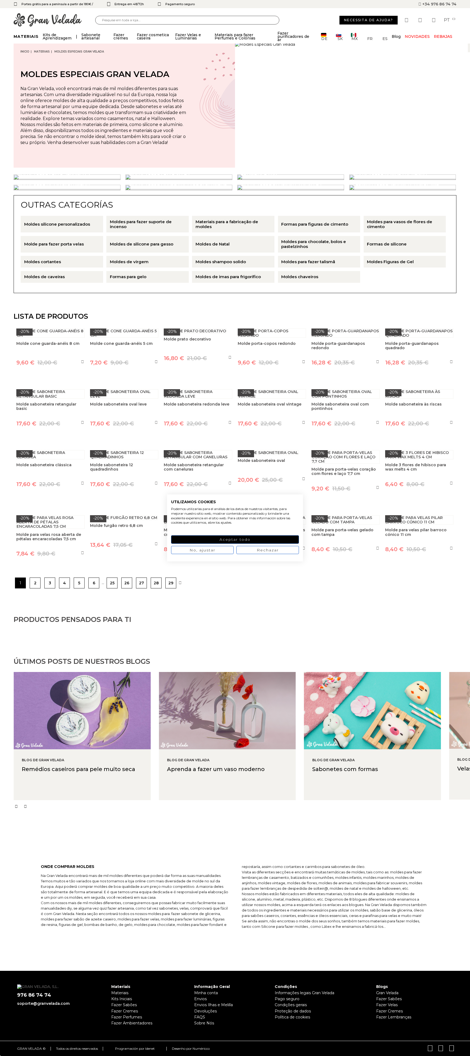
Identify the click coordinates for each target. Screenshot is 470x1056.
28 (156, 583)
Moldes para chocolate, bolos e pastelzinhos (313, 244)
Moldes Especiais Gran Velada (79, 51)
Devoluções (205, 1011)
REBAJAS (443, 36)
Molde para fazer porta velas (54, 244)
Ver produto (124, 570)
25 (112, 583)
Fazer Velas (387, 1004)
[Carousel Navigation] (242, 806)
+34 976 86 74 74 (438, 4)
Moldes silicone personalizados (57, 224)
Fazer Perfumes (126, 1017)
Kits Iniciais (121, 998)
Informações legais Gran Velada (304, 992)
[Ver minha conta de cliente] (421, 20)
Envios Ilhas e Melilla (213, 1004)
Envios (200, 998)
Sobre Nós (204, 1023)
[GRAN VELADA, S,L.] (54, 20)
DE (324, 38)
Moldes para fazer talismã (308, 261)
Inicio (24, 51)
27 (141, 583)
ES (385, 38)
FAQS (199, 1017)
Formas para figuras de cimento (314, 224)
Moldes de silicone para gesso (141, 244)
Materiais (42, 51)
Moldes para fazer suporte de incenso (141, 224)
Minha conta (206, 992)
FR (370, 38)
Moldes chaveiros (299, 276)
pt (447, 20)
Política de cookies (292, 1017)
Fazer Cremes (124, 1011)
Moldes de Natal (213, 244)
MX (354, 38)
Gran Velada (387, 992)
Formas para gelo (128, 276)
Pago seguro (287, 998)
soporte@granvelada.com (43, 1003)
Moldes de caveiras (44, 276)
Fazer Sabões (124, 1004)
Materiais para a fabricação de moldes (227, 224)
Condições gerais (291, 1004)
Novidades (417, 36)
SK (340, 38)
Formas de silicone (387, 244)
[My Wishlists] (407, 20)
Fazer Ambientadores (131, 1023)
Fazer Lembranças (393, 1017)
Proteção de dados (293, 1011)
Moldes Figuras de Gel (390, 261)
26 (126, 583)
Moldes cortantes (42, 261)
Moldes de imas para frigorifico (228, 276)
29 (170, 583)
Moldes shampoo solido (221, 261)
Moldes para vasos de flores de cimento (399, 224)
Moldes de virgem (129, 261)
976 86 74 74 (34, 995)
